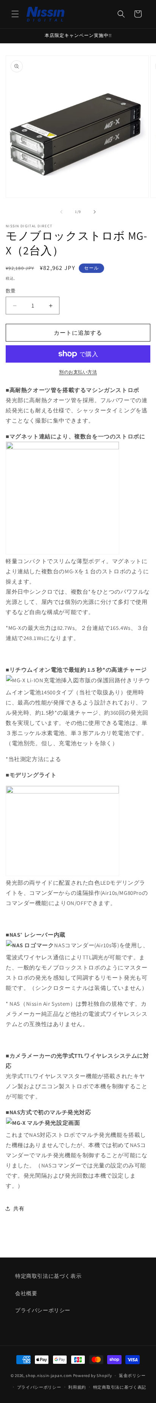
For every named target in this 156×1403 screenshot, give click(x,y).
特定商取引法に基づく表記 (119, 1387)
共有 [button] (18, 1208)
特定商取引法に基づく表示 (48, 1276)
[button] (15, 14)
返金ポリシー (132, 1375)
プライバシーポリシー (42, 1310)
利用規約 (77, 1387)
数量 (11, 291)
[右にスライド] (94, 212)
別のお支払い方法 (78, 372)
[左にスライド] (61, 212)
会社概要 (26, 1293)
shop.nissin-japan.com (49, 1375)
